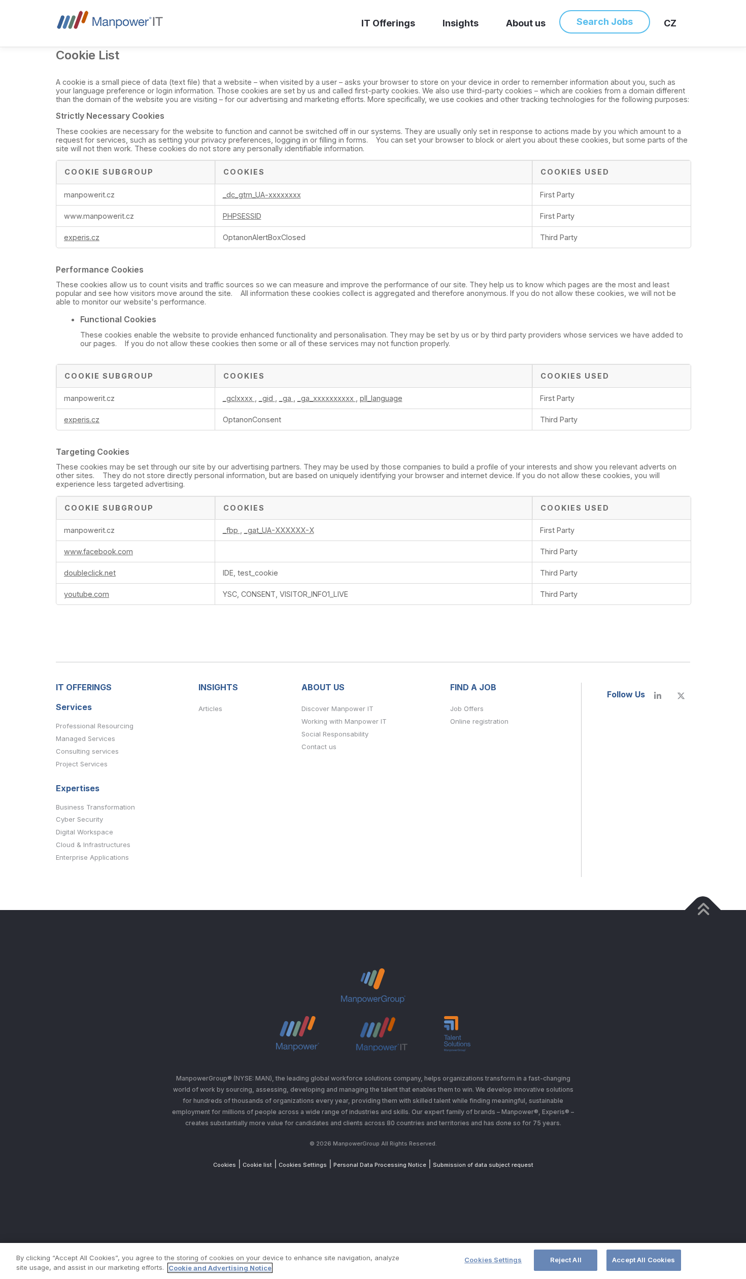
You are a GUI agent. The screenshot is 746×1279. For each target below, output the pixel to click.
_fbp (231, 530)
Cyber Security (79, 819)
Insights (461, 23)
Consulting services (87, 751)
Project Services (82, 764)
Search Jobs (605, 21)
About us (526, 23)
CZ (670, 23)
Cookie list (257, 1164)
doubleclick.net (90, 572)
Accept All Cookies (643, 1260)
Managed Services (85, 738)
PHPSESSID (242, 216)
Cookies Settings (303, 1164)
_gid (267, 398)
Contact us (318, 747)
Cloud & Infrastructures (93, 844)
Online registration (479, 721)
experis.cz (81, 237)
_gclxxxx (239, 398)
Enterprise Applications (92, 857)
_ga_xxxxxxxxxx (326, 398)
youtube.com (86, 594)
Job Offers (467, 708)
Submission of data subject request (483, 1164)
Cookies (224, 1164)
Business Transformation (95, 807)
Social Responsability (334, 734)
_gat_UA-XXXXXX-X (279, 530)
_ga (286, 398)
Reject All (566, 1260)
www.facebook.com (98, 551)
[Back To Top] (703, 910)
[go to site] (657, 696)
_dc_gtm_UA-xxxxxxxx (262, 194)
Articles (210, 708)
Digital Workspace (84, 832)
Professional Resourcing (94, 726)
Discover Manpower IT (337, 708)
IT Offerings (388, 23)
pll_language (381, 398)
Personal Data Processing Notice (379, 1164)
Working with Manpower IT (344, 721)
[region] (373, 1261)
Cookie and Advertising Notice (220, 1268)
